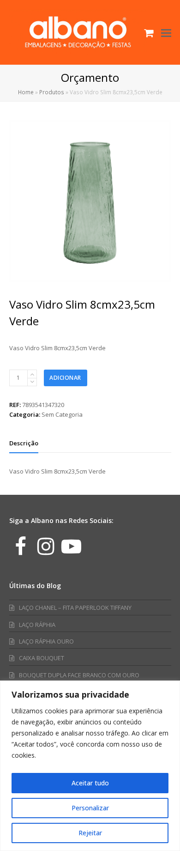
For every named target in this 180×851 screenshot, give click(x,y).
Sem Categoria (62, 414)
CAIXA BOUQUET (41, 658)
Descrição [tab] (23, 443)
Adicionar (65, 378)
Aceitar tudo (90, 782)
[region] (90, 766)
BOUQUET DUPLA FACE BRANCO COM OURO (79, 675)
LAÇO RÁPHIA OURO (46, 641)
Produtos (51, 92)
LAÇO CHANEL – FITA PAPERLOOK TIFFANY (75, 607)
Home (26, 92)
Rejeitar (90, 832)
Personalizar (90, 807)
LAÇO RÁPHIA (37, 624)
